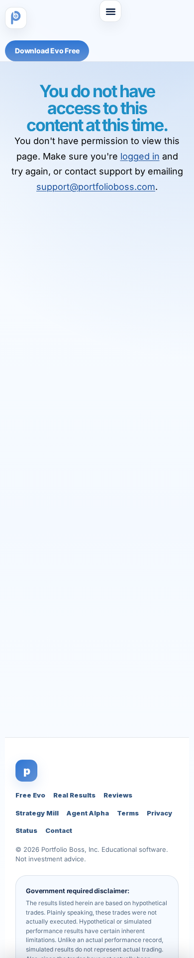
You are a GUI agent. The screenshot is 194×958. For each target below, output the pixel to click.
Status (26, 830)
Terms (128, 813)
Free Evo (30, 795)
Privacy (159, 813)
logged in (140, 156)
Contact (58, 830)
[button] (110, 11)
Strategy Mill (37, 813)
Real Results (74, 795)
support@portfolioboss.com (95, 186)
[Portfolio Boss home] (16, 18)
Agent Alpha (88, 813)
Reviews (117, 795)
